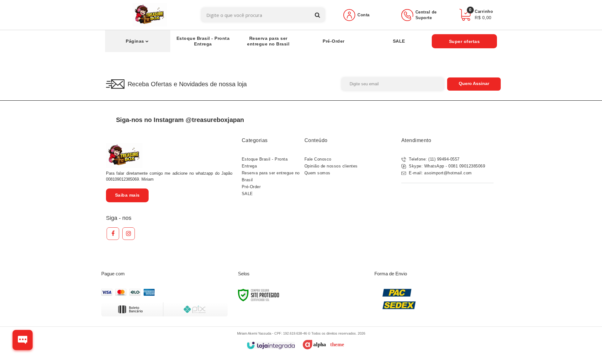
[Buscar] (317, 15)
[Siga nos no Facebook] (113, 233)
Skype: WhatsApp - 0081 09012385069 (446, 166)
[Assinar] (474, 84)
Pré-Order (251, 186)
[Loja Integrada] (270, 345)
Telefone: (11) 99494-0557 (434, 159)
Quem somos (317, 173)
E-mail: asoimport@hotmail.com (440, 173)
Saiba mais (127, 195)
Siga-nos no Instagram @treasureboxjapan (180, 119)
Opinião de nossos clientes (331, 166)
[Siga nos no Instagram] (128, 233)
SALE (247, 193)
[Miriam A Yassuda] (150, 15)
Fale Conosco (317, 159)
